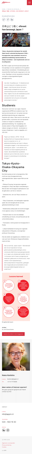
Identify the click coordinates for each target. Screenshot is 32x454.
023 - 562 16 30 (9, 422)
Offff (5, 450)
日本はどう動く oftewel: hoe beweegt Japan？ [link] (15, 11)
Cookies (4, 447)
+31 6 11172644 (12, 381)
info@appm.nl (8, 414)
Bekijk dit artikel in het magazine (13, 334)
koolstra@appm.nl (12, 379)
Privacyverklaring (6, 445)
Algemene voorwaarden (8, 443)
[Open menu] (29, 2)
